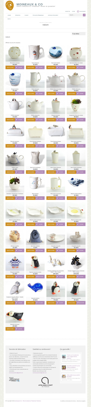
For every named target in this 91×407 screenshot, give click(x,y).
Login (73, 11)
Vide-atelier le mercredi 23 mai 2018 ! (73, 375)
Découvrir (11, 67)
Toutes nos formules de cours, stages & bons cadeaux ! (73, 356)
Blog (9, 18)
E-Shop (26, 15)
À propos (17, 15)
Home (9, 15)
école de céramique (38, 15)
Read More (40, 172)
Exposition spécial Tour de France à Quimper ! (73, 366)
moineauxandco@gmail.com (16, 372)
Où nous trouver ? (53, 15)
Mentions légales (81, 401)
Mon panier (82, 11)
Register (67, 11)
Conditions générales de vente (68, 401)
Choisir (20, 67)
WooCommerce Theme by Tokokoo (32, 401)
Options (40, 250)
